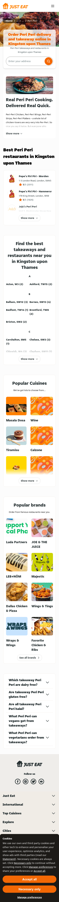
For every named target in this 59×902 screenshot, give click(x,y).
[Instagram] (25, 781)
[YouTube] (41, 781)
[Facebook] (17, 781)
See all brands (27, 657)
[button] (48, 61)
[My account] (52, 6)
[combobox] (25, 61)
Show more (12, 133)
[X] (33, 781)
